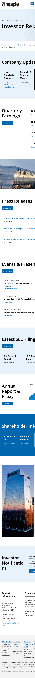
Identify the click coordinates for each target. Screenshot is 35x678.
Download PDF (9, 362)
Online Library (16, 647)
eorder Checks (28, 651)
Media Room (5, 653)
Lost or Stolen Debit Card (27, 654)
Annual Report (6, 655)
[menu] (32, 3)
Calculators (16, 653)
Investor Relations (6, 646)
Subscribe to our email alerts (11, 45)
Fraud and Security (29, 657)
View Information (26, 85)
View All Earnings (9, 87)
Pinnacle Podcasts (17, 651)
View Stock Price (9, 444)
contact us (20, 668)
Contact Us (26, 649)
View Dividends (25, 444)
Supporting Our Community (6, 649)
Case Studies (16, 649)
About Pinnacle (6, 644)
